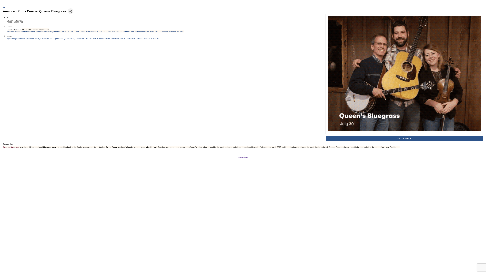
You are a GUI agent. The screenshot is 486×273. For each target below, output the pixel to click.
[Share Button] (70, 11)
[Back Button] (4, 7)
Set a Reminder (404, 139)
